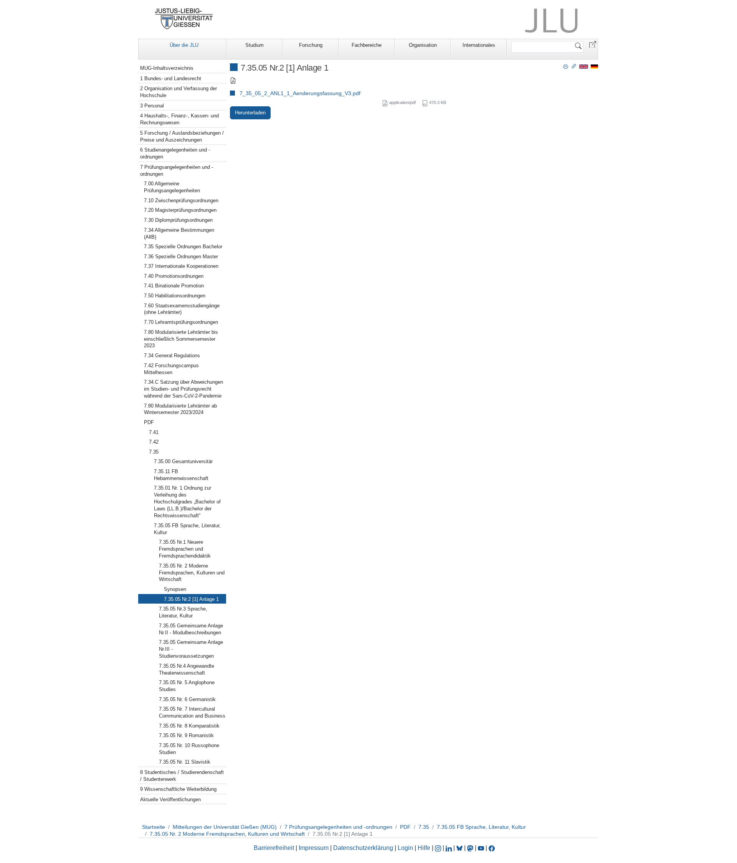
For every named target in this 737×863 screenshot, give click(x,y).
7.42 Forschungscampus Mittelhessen (171, 369)
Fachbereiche (367, 45)
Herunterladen (250, 113)
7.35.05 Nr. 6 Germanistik (187, 699)
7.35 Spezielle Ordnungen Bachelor (183, 246)
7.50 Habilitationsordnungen (174, 296)
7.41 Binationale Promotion (174, 286)
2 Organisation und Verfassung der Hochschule (178, 92)
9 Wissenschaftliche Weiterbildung (178, 789)
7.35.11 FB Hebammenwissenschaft (181, 475)
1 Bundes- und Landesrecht (170, 78)
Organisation (423, 45)
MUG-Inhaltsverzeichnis (166, 68)
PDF (149, 422)
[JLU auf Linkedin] (449, 848)
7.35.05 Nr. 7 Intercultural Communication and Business (192, 712)
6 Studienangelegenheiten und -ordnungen (175, 153)
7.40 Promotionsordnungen (173, 276)
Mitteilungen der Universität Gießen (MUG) (225, 827)
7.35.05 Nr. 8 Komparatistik (189, 726)
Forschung (310, 45)
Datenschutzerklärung (363, 848)
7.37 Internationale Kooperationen (181, 266)
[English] (583, 66)
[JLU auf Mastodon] (471, 848)
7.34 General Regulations (172, 355)
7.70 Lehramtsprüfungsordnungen (181, 322)
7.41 (154, 432)
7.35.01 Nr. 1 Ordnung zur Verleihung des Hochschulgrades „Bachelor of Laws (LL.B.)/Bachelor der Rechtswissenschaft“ (187, 501)
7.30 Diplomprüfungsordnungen (178, 220)
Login (406, 848)
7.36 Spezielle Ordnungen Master (181, 256)
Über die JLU (184, 45)
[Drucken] (565, 66)
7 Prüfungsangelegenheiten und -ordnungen (176, 170)
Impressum (314, 848)
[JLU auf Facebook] (492, 848)
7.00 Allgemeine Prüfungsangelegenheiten (172, 187)
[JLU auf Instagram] (439, 848)
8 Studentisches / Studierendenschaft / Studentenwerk (182, 775)
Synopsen (175, 589)
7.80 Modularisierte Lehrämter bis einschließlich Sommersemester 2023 (181, 339)
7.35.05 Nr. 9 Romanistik (186, 735)
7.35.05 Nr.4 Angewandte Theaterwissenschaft (186, 669)
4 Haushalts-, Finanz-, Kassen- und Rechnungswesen (179, 119)
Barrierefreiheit (274, 848)
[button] (592, 44)
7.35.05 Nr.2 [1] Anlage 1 (191, 599)
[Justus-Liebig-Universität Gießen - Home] (184, 18)
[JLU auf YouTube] (481, 848)
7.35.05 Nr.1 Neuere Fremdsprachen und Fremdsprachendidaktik (185, 549)
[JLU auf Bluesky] (460, 848)
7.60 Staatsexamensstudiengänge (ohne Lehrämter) (182, 309)
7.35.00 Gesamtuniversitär (183, 461)
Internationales (479, 45)
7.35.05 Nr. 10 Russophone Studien (189, 749)
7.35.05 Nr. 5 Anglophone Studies (187, 686)
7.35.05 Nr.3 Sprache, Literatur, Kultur (183, 612)
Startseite (153, 827)
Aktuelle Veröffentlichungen (170, 799)
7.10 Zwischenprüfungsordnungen (181, 200)
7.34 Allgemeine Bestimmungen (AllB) (179, 233)
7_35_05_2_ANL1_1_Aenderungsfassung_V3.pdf (300, 93)
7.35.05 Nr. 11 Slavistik (184, 762)
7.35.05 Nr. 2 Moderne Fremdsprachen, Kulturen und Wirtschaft (192, 572)
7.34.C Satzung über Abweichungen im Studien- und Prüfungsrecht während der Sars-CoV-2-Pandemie (183, 389)
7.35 (154, 452)
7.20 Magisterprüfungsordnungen (180, 210)
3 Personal (152, 106)
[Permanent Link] (574, 66)
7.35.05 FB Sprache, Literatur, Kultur (187, 529)
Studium (254, 45)
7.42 (154, 442)
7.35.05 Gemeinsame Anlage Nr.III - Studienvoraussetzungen (191, 649)
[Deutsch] (594, 66)
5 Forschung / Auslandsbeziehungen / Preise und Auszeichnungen (182, 136)
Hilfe (424, 848)
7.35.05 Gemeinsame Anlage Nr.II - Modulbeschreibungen (191, 629)
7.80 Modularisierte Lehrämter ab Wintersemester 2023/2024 (180, 409)
